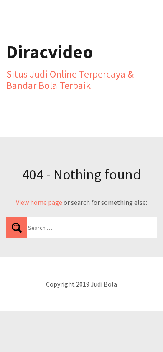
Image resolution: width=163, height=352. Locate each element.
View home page (39, 202)
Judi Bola (104, 284)
